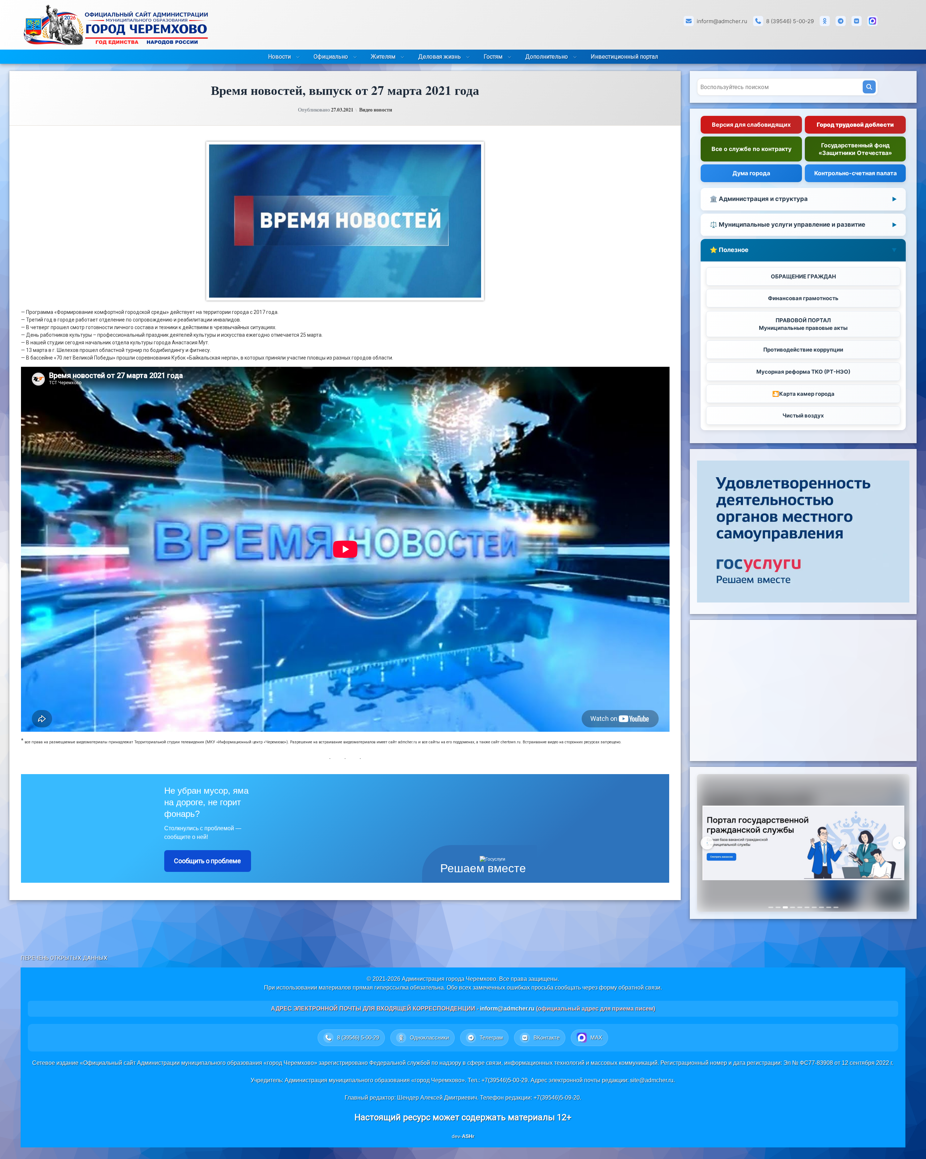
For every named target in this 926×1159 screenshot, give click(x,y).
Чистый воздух (803, 415)
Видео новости (375, 109)
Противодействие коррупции (803, 349)
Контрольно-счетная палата (855, 173)
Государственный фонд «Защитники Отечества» (855, 149)
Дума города (751, 173)
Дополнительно (546, 56)
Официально (331, 56)
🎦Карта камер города (803, 393)
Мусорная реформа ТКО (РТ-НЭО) (803, 371)
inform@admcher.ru (722, 21)
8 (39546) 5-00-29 (790, 21)
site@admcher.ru (652, 1080)
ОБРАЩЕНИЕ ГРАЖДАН (803, 276)
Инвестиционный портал (624, 56)
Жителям (383, 56)
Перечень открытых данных (64, 958)
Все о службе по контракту (751, 148)
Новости (279, 56)
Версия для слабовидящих (751, 124)
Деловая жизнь (439, 56)
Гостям (493, 56)
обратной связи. (640, 987)
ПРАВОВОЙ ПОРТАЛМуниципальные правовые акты (803, 324)
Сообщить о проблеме (207, 861)
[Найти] (869, 86)
